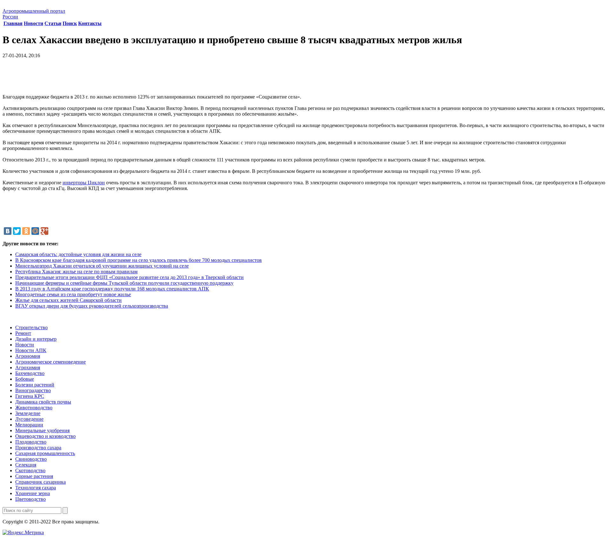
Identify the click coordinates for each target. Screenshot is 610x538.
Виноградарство (33, 390)
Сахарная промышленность (45, 453)
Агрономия (27, 356)
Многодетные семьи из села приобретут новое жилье (73, 294)
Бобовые (24, 379)
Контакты (90, 23)
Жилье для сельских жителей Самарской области (68, 300)
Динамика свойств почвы (43, 402)
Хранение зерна (32, 493)
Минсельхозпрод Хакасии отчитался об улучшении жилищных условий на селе (102, 266)
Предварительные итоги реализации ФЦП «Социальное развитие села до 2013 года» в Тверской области (129, 277)
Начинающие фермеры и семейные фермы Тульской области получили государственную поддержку (124, 283)
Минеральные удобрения (42, 430)
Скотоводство (30, 470)
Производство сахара (38, 447)
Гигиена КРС (29, 396)
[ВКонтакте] (7, 231)
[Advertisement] (305, 78)
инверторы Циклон (84, 182)
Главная (13, 23)
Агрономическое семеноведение (50, 361)
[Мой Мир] (35, 231)
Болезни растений (34, 384)
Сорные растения (34, 476)
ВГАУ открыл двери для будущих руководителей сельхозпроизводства (91, 306)
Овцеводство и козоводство (45, 436)
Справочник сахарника (40, 482)
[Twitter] (17, 231)
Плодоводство (30, 442)
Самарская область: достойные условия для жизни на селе (78, 254)
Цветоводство (30, 499)
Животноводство (33, 407)
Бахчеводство (29, 373)
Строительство (31, 327)
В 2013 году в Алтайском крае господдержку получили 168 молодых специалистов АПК (112, 288)
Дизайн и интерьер (36, 339)
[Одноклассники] (26, 231)
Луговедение (29, 419)
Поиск (70, 23)
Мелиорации (29, 424)
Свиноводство (31, 459)
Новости (33, 23)
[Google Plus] (44, 231)
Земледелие (27, 413)
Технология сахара (35, 487)
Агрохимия (27, 367)
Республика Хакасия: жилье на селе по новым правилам (76, 271)
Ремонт (23, 333)
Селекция (25, 464)
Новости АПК (30, 350)
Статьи (52, 23)
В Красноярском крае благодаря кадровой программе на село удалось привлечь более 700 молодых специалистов (138, 260)
